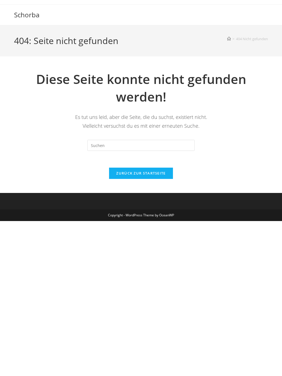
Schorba (26, 14)
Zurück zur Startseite (141, 173)
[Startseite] (229, 38)
